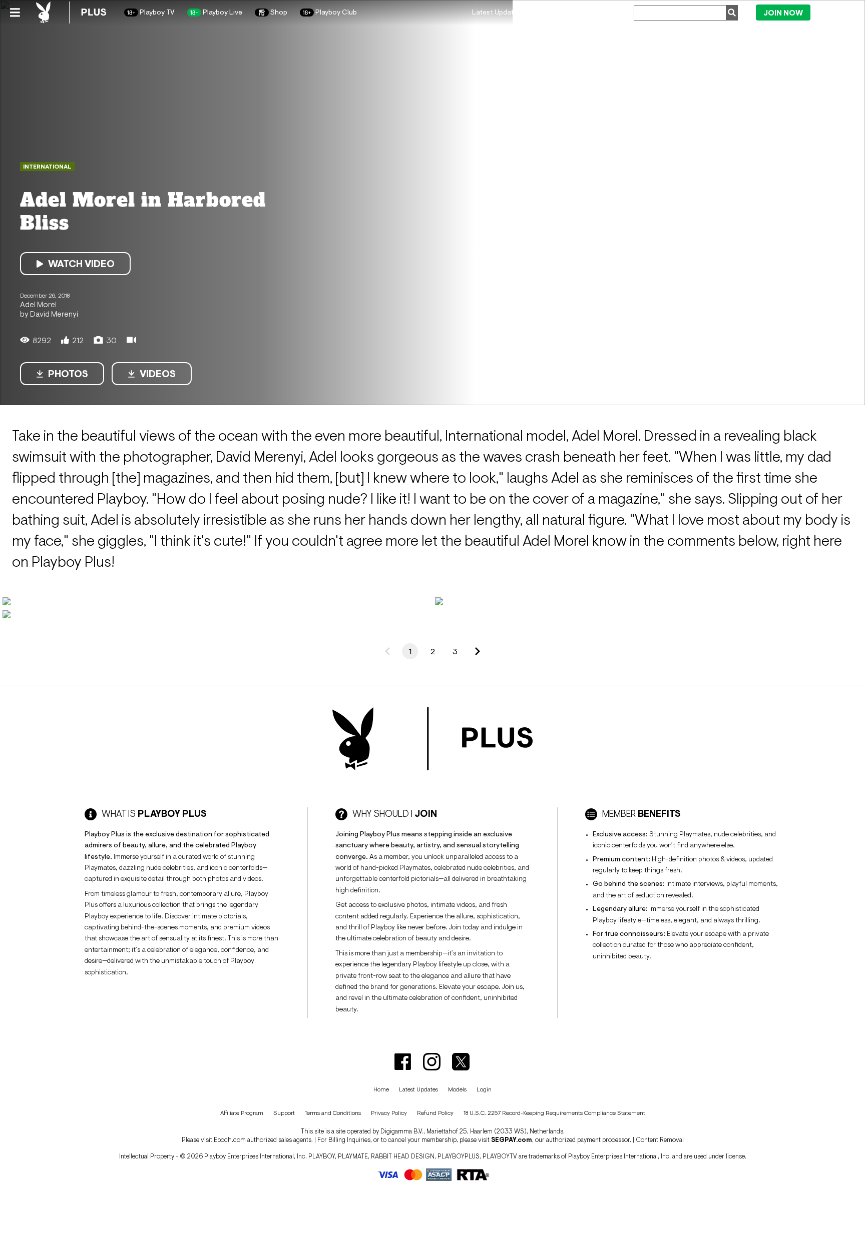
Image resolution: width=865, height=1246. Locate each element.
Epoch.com (230, 1139)
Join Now (783, 13)
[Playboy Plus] (71, 13)
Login (834, 12)
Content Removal (660, 1139)
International (47, 167)
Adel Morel (38, 304)
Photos (68, 374)
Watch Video (81, 264)
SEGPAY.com (511, 1139)
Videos (158, 374)
